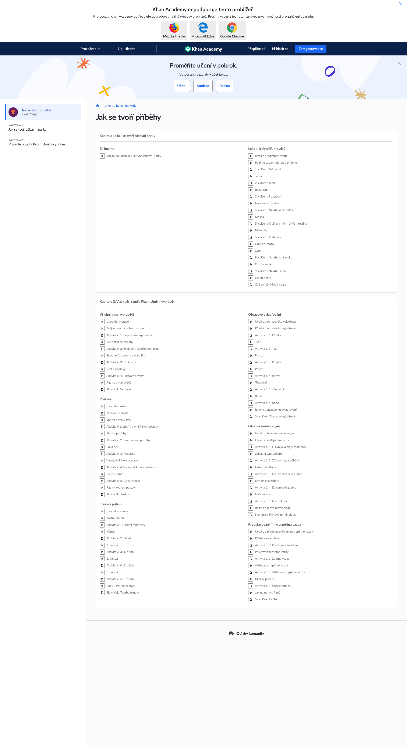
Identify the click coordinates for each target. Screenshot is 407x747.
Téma (258, 176)
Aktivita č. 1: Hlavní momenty (125, 524)
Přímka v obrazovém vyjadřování (276, 328)
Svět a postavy (115, 369)
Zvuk (258, 250)
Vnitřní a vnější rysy (118, 419)
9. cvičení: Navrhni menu (271, 271)
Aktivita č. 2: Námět (119, 538)
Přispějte (254, 49)
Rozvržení (261, 189)
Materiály (261, 230)
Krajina (259, 216)
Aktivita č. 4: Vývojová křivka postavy (130, 467)
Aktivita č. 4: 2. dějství (120, 565)
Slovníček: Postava (118, 494)
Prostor (260, 355)
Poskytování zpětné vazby (272, 552)
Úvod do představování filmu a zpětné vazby (284, 531)
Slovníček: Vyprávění (119, 389)
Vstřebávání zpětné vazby (271, 565)
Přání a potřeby (116, 433)
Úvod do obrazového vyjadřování (276, 321)
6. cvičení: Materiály (268, 237)
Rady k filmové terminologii (272, 508)
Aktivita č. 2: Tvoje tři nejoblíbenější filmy (132, 348)
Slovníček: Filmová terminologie (275, 514)
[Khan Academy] (203, 49)
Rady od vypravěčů (118, 382)
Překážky (112, 447)
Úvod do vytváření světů (271, 156)
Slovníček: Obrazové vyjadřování (276, 416)
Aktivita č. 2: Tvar (266, 348)
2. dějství (112, 558)
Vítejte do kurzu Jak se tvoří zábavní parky (133, 156)
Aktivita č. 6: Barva (267, 403)
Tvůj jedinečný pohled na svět (125, 328)
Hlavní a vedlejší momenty (272, 440)
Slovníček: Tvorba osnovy (122, 592)
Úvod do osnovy (117, 511)
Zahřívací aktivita (117, 413)
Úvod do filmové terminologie (274, 433)
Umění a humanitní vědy (120, 105)
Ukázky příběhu (265, 579)
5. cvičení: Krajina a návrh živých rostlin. (281, 223)
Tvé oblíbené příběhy (119, 342)
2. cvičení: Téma (265, 183)
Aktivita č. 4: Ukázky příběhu (273, 585)
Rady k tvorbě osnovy (120, 585)
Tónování (261, 382)
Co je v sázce (114, 474)
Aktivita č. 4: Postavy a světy (125, 375)
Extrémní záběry (265, 467)
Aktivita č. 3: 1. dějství (120, 552)
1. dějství (112, 545)
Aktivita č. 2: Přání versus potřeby (128, 440)
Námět (110, 531)
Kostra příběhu (115, 518)
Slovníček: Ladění (266, 599)
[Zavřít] (400, 3)
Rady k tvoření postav (120, 487)
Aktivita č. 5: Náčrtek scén (272, 501)
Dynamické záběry (267, 480)
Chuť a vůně (263, 264)
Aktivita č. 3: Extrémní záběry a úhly (278, 474)
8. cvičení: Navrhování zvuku (273, 257)
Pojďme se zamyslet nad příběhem (277, 162)
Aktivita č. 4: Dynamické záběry (275, 487)
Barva (258, 396)
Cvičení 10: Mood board (271, 284)
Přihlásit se (280, 49)
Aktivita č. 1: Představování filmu (276, 545)
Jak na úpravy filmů (267, 592)
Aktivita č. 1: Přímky (268, 335)
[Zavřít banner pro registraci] (399, 63)
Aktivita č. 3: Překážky (120, 453)
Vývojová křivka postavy (122, 460)
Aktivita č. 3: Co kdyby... (122, 362)
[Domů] (97, 106)
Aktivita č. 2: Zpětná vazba (272, 558)
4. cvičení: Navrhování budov (274, 210)
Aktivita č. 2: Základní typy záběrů (277, 460)
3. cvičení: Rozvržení (268, 196)
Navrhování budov (267, 203)
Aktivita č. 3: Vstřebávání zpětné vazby (280, 572)
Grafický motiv (264, 244)
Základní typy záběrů (268, 453)
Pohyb (259, 369)
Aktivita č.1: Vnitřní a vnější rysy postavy (132, 426)
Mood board (263, 277)
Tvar (258, 342)
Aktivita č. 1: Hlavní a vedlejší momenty (280, 447)
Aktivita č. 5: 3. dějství (120, 579)
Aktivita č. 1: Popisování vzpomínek (129, 335)
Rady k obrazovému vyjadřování (276, 409)
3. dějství (112, 572)
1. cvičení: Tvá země (268, 169)
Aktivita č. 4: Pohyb (267, 375)
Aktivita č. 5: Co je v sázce (123, 480)
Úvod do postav (116, 406)
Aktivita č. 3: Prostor (268, 362)
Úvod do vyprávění (118, 321)
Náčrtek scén (263, 494)
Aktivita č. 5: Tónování (269, 389)
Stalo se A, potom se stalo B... (125, 355)
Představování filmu (268, 538)
